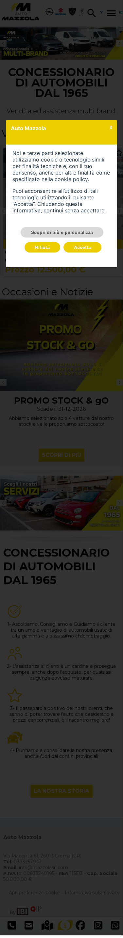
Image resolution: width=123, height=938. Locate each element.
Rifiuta (42, 247)
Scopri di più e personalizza (62, 232)
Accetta (82, 247)
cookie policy (71, 179)
